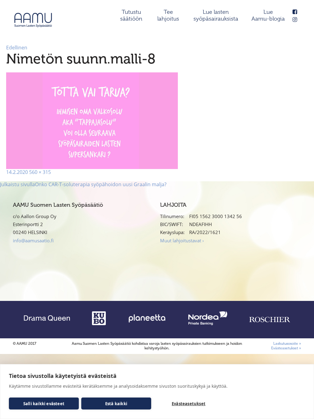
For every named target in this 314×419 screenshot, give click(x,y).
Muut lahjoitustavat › (182, 240)
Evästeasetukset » (286, 348)
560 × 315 (40, 172)
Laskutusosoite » (287, 343)
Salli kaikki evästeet (43, 403)
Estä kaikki (116, 403)
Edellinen (16, 47)
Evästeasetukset (188, 403)
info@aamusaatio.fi (33, 240)
